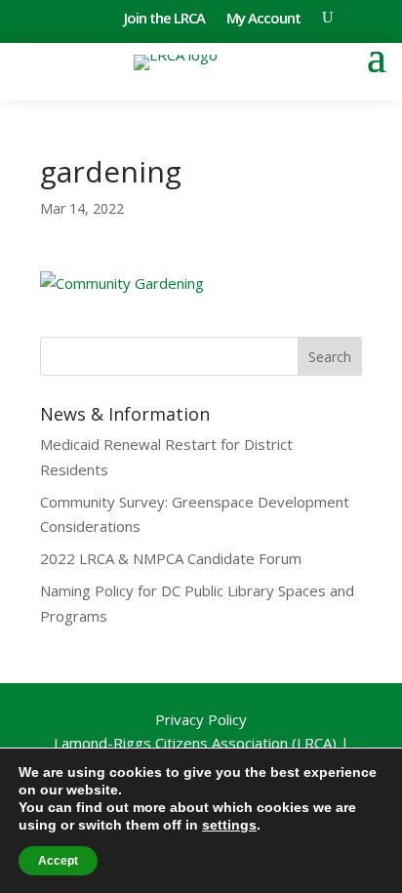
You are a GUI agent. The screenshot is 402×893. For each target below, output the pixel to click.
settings (229, 824)
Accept (58, 861)
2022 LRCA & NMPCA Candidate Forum (171, 558)
